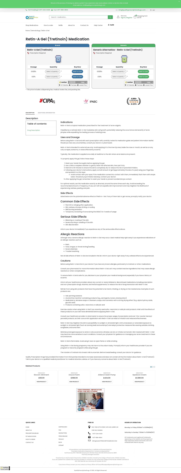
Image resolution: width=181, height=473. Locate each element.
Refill (112, 25)
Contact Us (84, 25)
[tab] (30, 113)
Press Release (63, 436)
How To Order (30, 439)
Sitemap (61, 445)
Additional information (46, 113)
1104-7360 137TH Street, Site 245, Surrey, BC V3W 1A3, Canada (105, 428)
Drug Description (33, 130)
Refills (61, 25)
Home (28, 31)
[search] (110, 17)
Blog (60, 442)
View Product (41, 382)
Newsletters (63, 433)
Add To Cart (77, 71)
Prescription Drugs (32, 433)
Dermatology (35, 31)
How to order (48, 25)
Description (30, 113)
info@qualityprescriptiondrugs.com (132, 10)
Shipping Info (63, 427)
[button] (5, 468)
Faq (60, 430)
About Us (71, 25)
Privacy (61, 439)
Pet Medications (31, 436)
